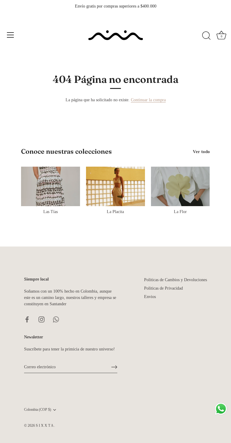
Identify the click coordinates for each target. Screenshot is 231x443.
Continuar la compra (148, 100)
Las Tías (50, 211)
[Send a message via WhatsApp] (221, 409)
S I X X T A (45, 425)
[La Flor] (180, 186)
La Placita (115, 211)
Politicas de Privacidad (163, 288)
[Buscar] (206, 35)
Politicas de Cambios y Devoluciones (175, 280)
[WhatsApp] (56, 319)
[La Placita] (115, 186)
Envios (150, 296)
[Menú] (10, 35)
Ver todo (201, 151)
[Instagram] (41, 319)
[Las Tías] (50, 186)
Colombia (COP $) (37, 409)
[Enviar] (114, 367)
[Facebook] (27, 319)
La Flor (180, 211)
